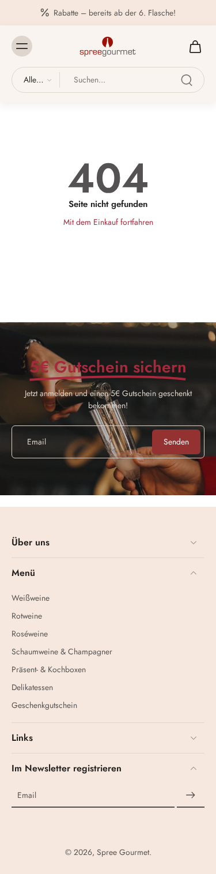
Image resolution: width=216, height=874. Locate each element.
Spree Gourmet (123, 852)
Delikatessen (32, 687)
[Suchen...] (187, 80)
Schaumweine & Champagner (62, 651)
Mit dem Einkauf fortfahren (108, 222)
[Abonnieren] (190, 795)
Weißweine (31, 598)
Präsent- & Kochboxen (49, 669)
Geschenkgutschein (44, 705)
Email (26, 795)
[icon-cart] (191, 46)
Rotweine (27, 616)
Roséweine (30, 633)
